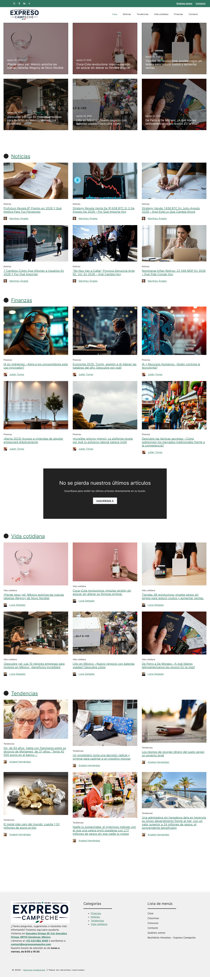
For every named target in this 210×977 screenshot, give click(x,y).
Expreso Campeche (34, 970)
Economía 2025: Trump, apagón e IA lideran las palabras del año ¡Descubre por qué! (104, 365)
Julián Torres (16, 374)
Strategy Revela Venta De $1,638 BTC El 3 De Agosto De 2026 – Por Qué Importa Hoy (103, 210)
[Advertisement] (105, 871)
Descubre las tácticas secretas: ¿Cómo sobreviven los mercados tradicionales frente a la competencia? (173, 442)
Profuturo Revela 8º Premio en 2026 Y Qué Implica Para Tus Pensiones (33, 210)
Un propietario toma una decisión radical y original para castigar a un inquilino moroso (102, 756)
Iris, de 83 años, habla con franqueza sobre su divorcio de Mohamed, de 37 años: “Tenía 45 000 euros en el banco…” (35, 751)
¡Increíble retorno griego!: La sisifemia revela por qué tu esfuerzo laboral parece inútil (103, 440)
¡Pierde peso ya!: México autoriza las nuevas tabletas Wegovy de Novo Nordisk (34, 596)
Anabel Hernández (20, 761)
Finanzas (178, 14)
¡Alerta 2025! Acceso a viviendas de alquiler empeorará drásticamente (33, 440)
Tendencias (142, 14)
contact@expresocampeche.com (31, 944)
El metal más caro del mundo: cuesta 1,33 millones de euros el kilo (32, 826)
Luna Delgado (17, 605)
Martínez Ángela (18, 218)
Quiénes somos (184, 3)
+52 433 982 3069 (36, 940)
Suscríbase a (105, 501)
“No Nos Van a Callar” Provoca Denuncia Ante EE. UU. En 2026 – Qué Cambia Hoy (104, 272)
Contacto (200, 3)
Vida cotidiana (161, 14)
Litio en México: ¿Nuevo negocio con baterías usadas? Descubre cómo (104, 665)
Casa (114, 14)
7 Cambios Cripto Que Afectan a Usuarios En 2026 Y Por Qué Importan (34, 272)
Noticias (127, 14)
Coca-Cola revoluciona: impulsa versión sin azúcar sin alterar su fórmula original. (102, 592)
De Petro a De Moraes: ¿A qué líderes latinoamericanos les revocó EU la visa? (168, 665)
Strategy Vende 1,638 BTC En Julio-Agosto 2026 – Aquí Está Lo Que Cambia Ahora (171, 210)
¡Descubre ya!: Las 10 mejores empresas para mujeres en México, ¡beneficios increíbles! (34, 665)
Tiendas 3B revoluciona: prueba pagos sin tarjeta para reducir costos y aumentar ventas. (173, 596)
